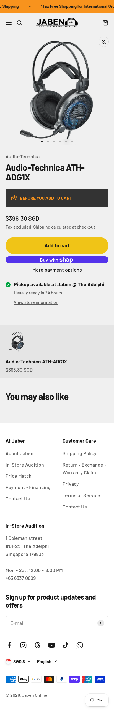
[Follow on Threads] (37, 645)
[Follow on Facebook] (9, 645)
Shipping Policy (80, 453)
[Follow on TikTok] (65, 645)
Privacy (71, 484)
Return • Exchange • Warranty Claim (84, 469)
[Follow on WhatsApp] (80, 645)
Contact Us (18, 498)
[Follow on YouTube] (51, 645)
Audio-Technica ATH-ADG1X (36, 361)
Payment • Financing (28, 487)
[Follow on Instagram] (23, 645)
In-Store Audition (25, 465)
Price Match (19, 476)
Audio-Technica (23, 156)
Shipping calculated (52, 226)
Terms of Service (81, 495)
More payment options (57, 270)
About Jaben (19, 453)
